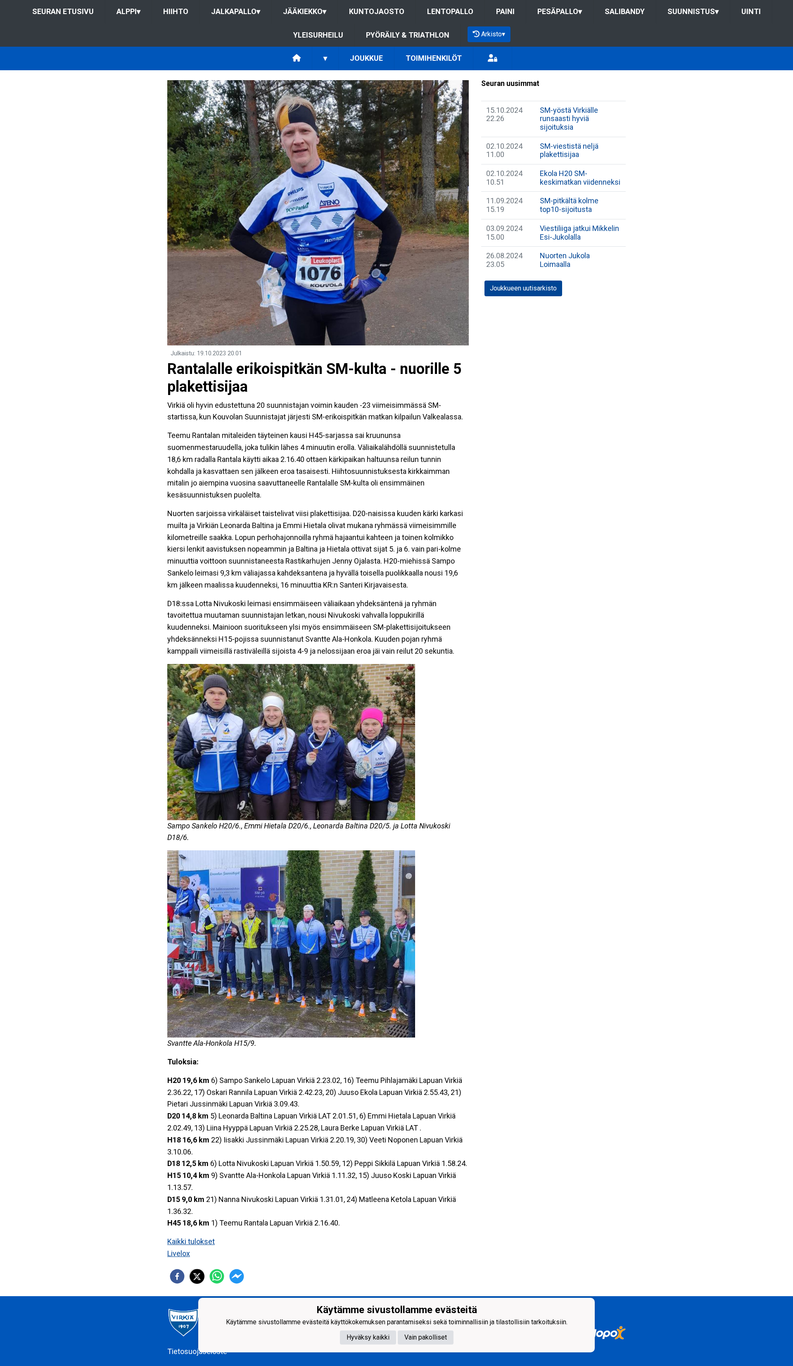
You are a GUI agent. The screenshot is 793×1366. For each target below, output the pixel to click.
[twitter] (197, 1276)
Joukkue (366, 58)
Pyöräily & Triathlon (407, 35)
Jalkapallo (235, 11)
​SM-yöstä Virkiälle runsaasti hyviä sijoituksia (569, 118)
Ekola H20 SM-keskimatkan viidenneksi (580, 177)
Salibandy (625, 11)
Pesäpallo (559, 11)
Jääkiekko (304, 11)
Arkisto (493, 34)
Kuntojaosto (376, 11)
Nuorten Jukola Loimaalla (565, 260)
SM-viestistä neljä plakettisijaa (569, 150)
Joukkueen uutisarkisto (523, 288)
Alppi (128, 11)
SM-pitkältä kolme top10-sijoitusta (569, 205)
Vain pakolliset (425, 1337)
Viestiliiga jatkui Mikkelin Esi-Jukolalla (579, 232)
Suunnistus (693, 11)
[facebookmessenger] (236, 1276)
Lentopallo (450, 11)
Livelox (178, 1253)
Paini (505, 11)
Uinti (751, 11)
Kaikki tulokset (191, 1241)
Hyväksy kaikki (368, 1337)
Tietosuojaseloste (197, 1351)
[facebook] (177, 1276)
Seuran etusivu (63, 11)
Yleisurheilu (318, 35)
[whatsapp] (216, 1276)
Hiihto (175, 11)
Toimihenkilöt (434, 58)
